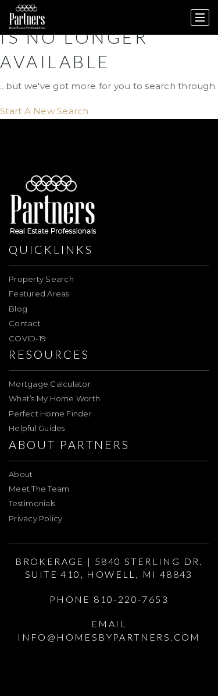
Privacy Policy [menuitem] (36, 518)
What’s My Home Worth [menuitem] (54, 398)
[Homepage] (27, 17)
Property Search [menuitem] (41, 279)
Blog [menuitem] (18, 308)
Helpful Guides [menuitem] (37, 428)
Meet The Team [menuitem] (39, 488)
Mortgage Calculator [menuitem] (50, 383)
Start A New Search (44, 110)
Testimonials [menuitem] (32, 503)
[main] (109, 59)
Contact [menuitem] (25, 323)
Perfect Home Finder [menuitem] (50, 413)
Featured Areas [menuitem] (39, 293)
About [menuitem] (21, 474)
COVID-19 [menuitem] (27, 338)
